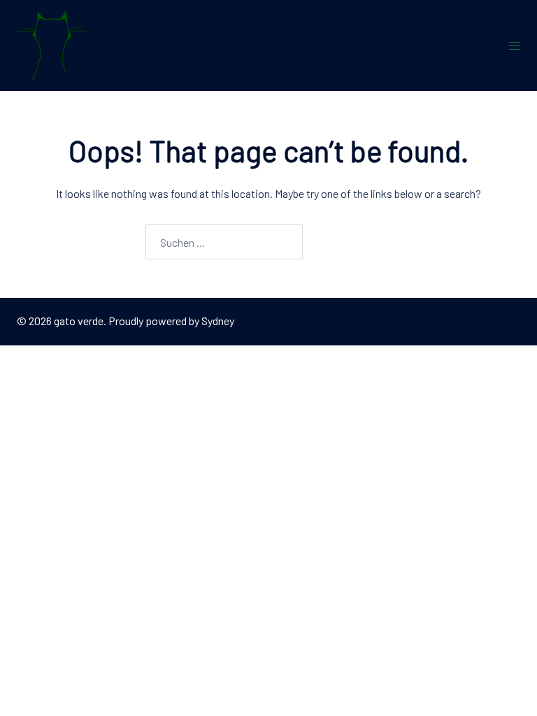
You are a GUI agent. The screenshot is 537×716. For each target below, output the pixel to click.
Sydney (217, 320)
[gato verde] (52, 43)
